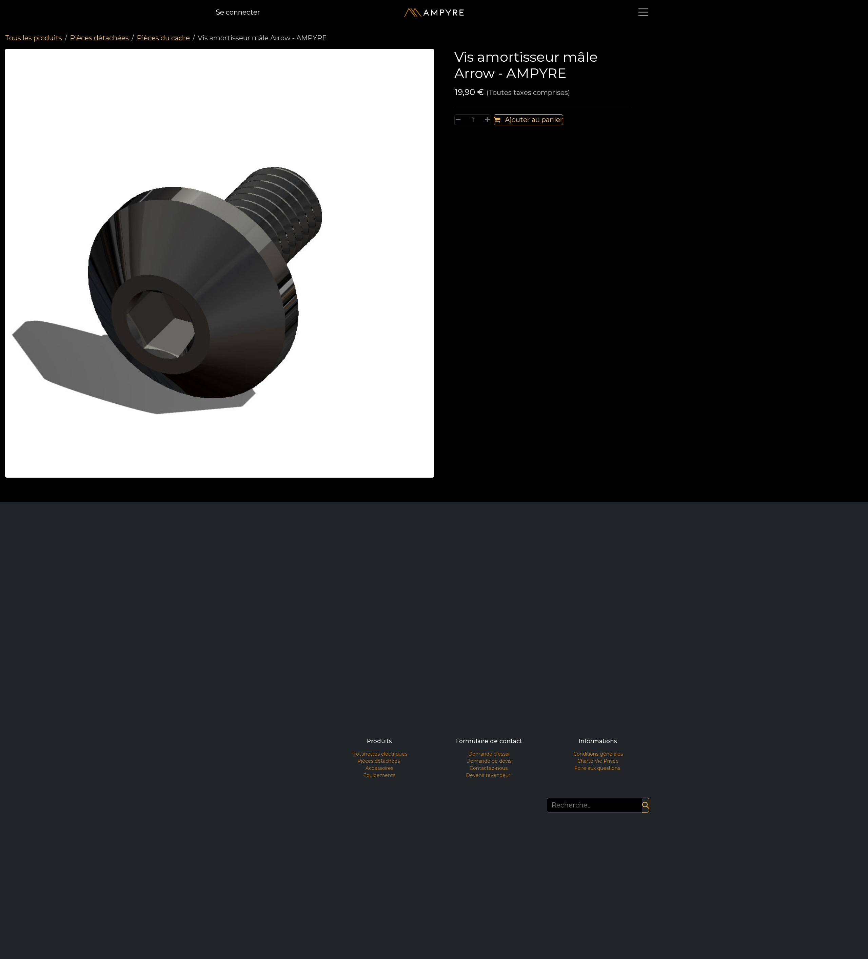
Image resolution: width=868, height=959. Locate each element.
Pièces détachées (99, 38)
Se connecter (238, 12)
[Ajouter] (486, 120)
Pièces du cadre (163, 38)
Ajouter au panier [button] (533, 120)
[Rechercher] (645, 805)
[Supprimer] (459, 120)
